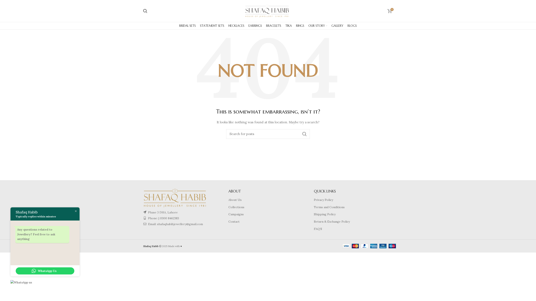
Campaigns (236, 214)
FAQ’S (318, 229)
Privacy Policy (323, 200)
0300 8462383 (169, 218)
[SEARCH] (304, 134)
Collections (236, 207)
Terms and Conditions (329, 207)
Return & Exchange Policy (332, 221)
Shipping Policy (325, 214)
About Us (235, 200)
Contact (234, 221)
